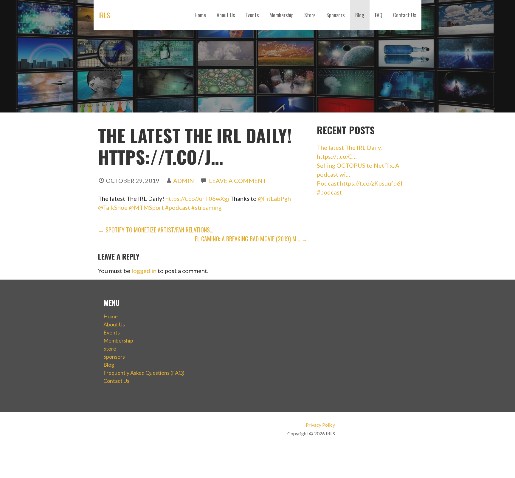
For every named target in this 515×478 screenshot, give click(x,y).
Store (310, 15)
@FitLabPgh (274, 198)
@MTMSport (146, 207)
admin (183, 180)
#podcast (177, 207)
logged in (143, 270)
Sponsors (335, 15)
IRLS (104, 15)
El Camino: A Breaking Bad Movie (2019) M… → (251, 238)
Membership (281, 15)
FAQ (378, 15)
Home (200, 15)
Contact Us (404, 15)
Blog (359, 15)
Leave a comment (237, 180)
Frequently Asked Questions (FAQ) (143, 372)
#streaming (206, 207)
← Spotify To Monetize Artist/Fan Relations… (155, 229)
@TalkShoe (113, 207)
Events (252, 15)
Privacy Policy (320, 425)
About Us (226, 15)
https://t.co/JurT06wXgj (197, 198)
